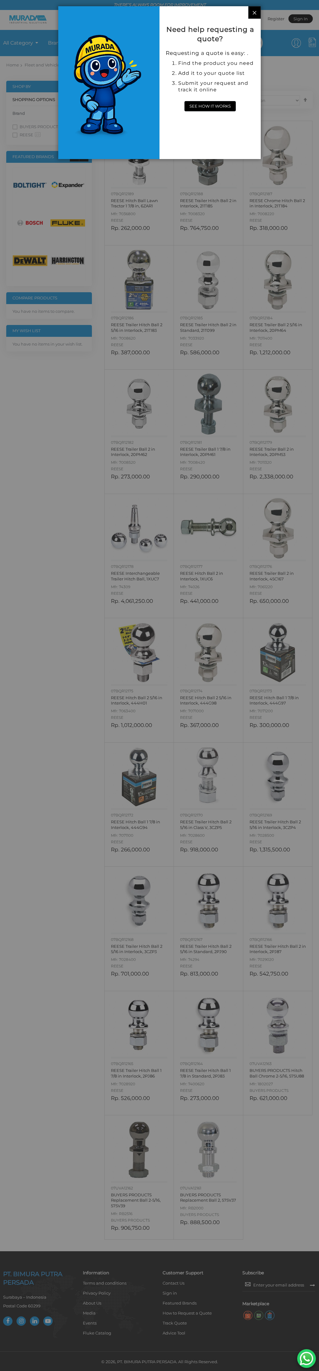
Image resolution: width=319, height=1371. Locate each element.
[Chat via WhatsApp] (306, 1358)
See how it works (210, 106)
